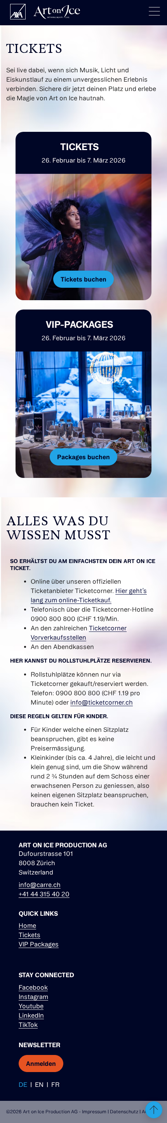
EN (39, 1084)
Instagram (33, 996)
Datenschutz (124, 1111)
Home (27, 925)
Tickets (29, 934)
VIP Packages (39, 944)
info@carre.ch (40, 884)
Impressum (94, 1111)
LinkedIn (31, 1015)
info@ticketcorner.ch (101, 702)
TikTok (28, 1024)
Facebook (33, 987)
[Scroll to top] (153, 1109)
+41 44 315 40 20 (44, 893)
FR (55, 1084)
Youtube (31, 1005)
